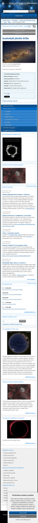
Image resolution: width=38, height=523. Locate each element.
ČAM (8, 93)
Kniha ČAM (8, 125)
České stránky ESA (8, 463)
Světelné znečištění (8, 470)
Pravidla (7, 114)
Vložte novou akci (32, 283)
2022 (5, 22)
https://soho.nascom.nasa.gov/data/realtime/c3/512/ (16, 256)
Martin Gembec (6, 192)
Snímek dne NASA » (8, 106)
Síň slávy (7, 122)
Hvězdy (5, 488)
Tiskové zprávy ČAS (8, 455)
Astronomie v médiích (9, 478)
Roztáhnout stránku (30, 26)
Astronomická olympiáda (10, 458)
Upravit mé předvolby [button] (23, 520)
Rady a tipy (6, 475)
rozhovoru (29, 236)
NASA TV (5, 465)
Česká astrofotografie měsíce (27, 20)
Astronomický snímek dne (11, 134)
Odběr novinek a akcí (9, 317)
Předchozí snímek (19, 30)
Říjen (9, 22)
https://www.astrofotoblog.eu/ (11, 66)
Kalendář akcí (7, 284)
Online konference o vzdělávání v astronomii (16, 215)
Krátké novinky (7, 187)
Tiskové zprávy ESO (8, 460)
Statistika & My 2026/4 (15, 235)
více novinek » (31, 279)
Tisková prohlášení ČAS (9, 453)
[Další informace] (19, 343)
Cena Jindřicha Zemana (11, 119)
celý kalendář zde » (30, 312)
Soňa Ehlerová (6, 213)
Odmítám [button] (23, 516)
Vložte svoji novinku (31, 186)
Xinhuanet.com (30, 208)
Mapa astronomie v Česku (10, 480)
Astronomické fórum (8, 483)
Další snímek (18, 33)
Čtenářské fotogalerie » (10, 128)
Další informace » (30, 377)
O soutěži (7, 111)
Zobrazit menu (19, 16)
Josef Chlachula (6, 231)
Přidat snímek (9, 117)
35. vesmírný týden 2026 (10, 329)
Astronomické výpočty (9, 473)
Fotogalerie (15, 20)
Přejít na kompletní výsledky (9, 101)
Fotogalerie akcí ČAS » (9, 130)
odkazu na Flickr (21, 275)
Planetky (5, 493)
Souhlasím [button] (23, 513)
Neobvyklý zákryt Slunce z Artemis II (14, 263)
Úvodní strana (6, 20)
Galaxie (5, 490)
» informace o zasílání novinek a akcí (12, 324)
